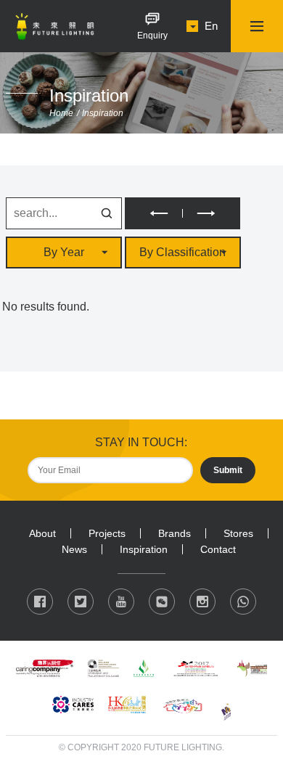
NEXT (211, 213)
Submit (227, 470)
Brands (174, 533)
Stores (238, 533)
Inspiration (102, 113)
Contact (218, 549)
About (42, 533)
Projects (107, 533)
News (74, 549)
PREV (153, 213)
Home (61, 113)
